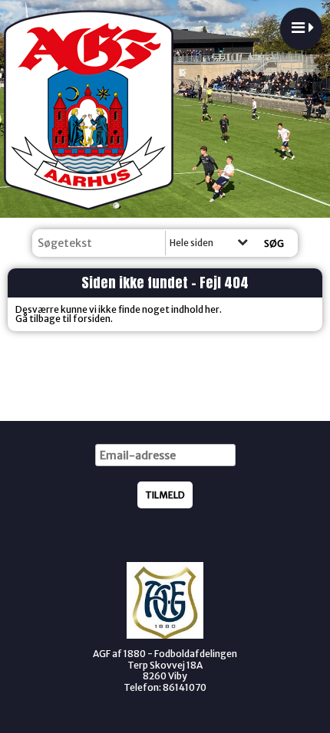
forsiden (92, 318)
